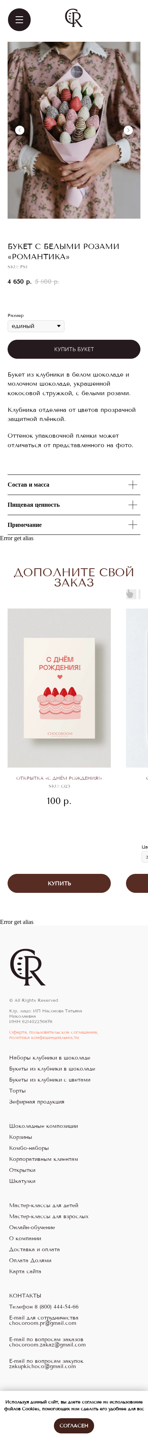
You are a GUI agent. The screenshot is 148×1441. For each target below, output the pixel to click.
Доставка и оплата (34, 1249)
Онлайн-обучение (32, 1227)
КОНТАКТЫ (25, 1296)
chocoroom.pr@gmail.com (42, 1323)
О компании (25, 1238)
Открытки (22, 1170)
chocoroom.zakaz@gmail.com (47, 1345)
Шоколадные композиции (43, 1126)
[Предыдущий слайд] (19, 130)
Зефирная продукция (37, 1102)
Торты (17, 1091)
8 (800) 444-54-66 (57, 1307)
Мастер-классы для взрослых (48, 1216)
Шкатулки (22, 1181)
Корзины (20, 1137)
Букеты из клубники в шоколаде (52, 1069)
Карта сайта (25, 1271)
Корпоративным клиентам (43, 1159)
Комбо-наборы (29, 1148)
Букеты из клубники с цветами (49, 1080)
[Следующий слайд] (128, 130)
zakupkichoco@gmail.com (42, 1366)
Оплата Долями (30, 1260)
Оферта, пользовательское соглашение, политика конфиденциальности (53, 1035)
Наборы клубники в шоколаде (49, 1058)
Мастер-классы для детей (43, 1205)
